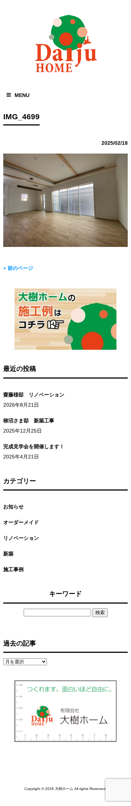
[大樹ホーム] (65, 73)
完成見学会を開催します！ (33, 446)
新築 (8, 554)
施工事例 (13, 569)
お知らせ (13, 506)
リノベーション (21, 538)
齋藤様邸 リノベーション (33, 395)
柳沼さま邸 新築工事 (28, 420)
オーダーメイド (21, 522)
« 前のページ (18, 268)
